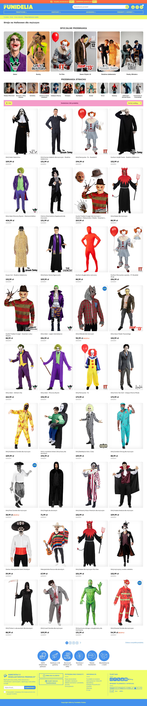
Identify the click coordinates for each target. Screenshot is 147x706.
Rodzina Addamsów (108, 74)
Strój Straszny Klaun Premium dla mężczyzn (90, 510)
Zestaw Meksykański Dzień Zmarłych (18, 569)
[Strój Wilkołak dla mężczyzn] (91, 308)
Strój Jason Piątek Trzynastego (121, 334)
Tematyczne (20, 12)
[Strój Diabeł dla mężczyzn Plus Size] (91, 544)
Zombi (91, 95)
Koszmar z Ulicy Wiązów (21, 96)
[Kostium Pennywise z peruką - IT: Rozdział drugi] (126, 249)
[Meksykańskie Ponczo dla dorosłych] (56, 544)
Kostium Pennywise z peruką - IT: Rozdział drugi (124, 276)
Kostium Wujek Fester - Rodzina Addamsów (125, 157)
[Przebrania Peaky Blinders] (132, 51)
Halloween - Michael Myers (126, 96)
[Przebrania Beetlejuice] (79, 89)
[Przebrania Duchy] (38, 51)
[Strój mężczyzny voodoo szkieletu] (126, 544)
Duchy (38, 74)
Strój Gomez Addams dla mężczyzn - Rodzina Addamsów (55, 158)
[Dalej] (80, 642)
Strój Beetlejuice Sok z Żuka (85, 451)
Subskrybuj (30, 687)
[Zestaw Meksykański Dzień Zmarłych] (21, 544)
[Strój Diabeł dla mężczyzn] (126, 190)
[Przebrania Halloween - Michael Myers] (126, 89)
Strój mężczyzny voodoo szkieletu (122, 569)
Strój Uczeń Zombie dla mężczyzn (52, 628)
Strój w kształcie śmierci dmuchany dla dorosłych (53, 452)
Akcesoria (90, 12)
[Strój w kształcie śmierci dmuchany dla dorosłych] (56, 426)
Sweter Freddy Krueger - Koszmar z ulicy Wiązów (19, 335)
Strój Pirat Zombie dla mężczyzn (16, 510)
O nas (88, 690)
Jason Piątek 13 (85, 74)
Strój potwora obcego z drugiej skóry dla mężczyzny (89, 629)
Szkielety (32, 95)
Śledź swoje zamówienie (52, 682)
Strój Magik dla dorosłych (49, 510)
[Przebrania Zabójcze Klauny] (56, 89)
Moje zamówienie (70, 679)
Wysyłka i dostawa (71, 681)
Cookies (89, 686)
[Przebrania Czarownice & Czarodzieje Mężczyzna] (137, 89)
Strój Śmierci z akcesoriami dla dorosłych (19, 628)
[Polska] (111, 679)
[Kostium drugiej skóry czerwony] (91, 249)
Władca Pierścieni (9, 95)
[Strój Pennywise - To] (91, 367)
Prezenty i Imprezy (125, 12)
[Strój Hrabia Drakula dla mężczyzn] (126, 485)
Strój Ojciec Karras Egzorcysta (50, 275)
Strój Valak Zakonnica (13, 157)
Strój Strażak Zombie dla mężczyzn (122, 628)
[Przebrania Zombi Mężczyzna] (91, 89)
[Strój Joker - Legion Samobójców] (56, 308)
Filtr (9, 103)
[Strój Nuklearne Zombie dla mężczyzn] (21, 426)
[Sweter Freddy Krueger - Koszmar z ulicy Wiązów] (21, 308)
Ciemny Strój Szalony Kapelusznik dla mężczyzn (53, 217)
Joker (15, 74)
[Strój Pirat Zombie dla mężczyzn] (21, 485)
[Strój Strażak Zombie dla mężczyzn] (126, 603)
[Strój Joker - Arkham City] (21, 367)
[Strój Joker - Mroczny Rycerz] (56, 367)
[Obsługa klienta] (137, 7)
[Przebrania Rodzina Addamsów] (108, 51)
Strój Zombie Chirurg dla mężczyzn (122, 451)
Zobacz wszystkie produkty (134, 642)
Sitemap (89, 688)
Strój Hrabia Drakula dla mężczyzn (122, 510)
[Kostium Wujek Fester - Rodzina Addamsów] (126, 132)
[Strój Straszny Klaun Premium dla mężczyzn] (91, 485)
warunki (9, 694)
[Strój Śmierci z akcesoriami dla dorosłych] (21, 603)
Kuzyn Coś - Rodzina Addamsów (16, 275)
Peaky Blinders (131, 74)
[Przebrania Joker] (15, 51)
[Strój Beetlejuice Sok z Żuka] (91, 426)
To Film (61, 74)
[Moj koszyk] (141, 7)
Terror (103, 95)
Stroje (11, 17)
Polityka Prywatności (93, 684)
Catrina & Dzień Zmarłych (44, 96)
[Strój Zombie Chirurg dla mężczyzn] (126, 426)
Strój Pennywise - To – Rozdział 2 (86, 157)
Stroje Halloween (18, 17)
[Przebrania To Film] (62, 51)
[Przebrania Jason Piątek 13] (85, 51)
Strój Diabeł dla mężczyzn (119, 216)
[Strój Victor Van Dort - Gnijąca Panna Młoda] (126, 367)
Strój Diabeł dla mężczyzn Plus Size (87, 569)
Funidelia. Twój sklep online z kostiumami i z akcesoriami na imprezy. (18, 7)
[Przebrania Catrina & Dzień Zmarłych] (44, 89)
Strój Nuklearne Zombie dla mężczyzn (18, 451)
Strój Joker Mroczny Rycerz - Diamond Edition (21, 216)
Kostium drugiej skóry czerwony (86, 275)
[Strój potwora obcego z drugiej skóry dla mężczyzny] (91, 603)
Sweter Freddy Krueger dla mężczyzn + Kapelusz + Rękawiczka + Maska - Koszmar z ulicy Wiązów (90, 217)
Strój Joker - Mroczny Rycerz (50, 393)
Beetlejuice (79, 95)
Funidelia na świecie (93, 679)
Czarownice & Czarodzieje (138, 96)
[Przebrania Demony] (114, 89)
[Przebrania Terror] (102, 89)
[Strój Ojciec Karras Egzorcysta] (56, 249)
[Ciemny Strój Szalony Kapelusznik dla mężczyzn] (56, 190)
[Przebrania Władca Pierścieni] (9, 89)
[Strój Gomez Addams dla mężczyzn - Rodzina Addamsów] (56, 132)
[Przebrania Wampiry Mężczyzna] (67, 89)
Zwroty (67, 684)
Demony (114, 95)
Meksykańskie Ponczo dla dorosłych (52, 569)
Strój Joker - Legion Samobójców (51, 334)
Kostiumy (55, 12)
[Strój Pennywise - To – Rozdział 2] (91, 132)
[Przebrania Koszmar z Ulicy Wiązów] (20, 89)
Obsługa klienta (52, 676)
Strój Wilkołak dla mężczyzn (85, 334)
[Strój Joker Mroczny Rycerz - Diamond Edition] (21, 190)
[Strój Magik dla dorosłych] (56, 485)
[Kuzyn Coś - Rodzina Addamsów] (21, 249)
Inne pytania (69, 686)
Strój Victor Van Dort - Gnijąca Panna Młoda (125, 393)
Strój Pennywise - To (82, 393)
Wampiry (67, 95)
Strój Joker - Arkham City (14, 393)
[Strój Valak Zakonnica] (21, 132)
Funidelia (6, 17)
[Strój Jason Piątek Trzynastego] (126, 308)
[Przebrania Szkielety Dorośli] (32, 89)
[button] (142, 92)
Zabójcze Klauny (56, 95)
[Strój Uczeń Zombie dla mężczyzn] (56, 603)
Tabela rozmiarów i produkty (74, 683)
